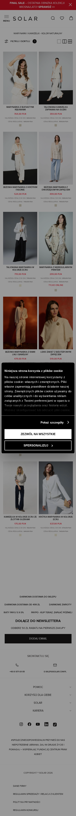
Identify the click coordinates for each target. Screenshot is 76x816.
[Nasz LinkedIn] (46, 724)
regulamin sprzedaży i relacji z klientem (38, 794)
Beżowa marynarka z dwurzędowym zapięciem (56, 188)
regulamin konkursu (25, 810)
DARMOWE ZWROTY (60, 604)
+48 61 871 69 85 (17, 672)
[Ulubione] (62, 18)
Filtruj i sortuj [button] (20, 41)
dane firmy (20, 786)
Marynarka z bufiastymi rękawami (20, 108)
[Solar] (25, 19)
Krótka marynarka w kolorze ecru (56, 518)
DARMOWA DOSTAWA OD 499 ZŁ (22, 604)
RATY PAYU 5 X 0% (14, 612)
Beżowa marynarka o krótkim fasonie (20, 188)
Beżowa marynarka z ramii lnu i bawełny (20, 353)
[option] (20, 125)
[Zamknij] (70, 5)
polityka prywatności (26, 802)
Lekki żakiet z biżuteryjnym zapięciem (56, 353)
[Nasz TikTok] (55, 724)
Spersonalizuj (36, 445)
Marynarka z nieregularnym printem (55, 268)
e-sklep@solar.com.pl (55, 672)
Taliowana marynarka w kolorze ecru (20, 268)
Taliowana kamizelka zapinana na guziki (56, 108)
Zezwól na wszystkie (38, 434)
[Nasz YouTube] (38, 724)
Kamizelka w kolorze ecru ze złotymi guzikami (20, 518)
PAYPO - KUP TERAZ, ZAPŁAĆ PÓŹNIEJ (51, 612)
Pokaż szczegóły (52, 422)
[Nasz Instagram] (21, 724)
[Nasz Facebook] (29, 724)
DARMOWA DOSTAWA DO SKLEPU (38, 596)
